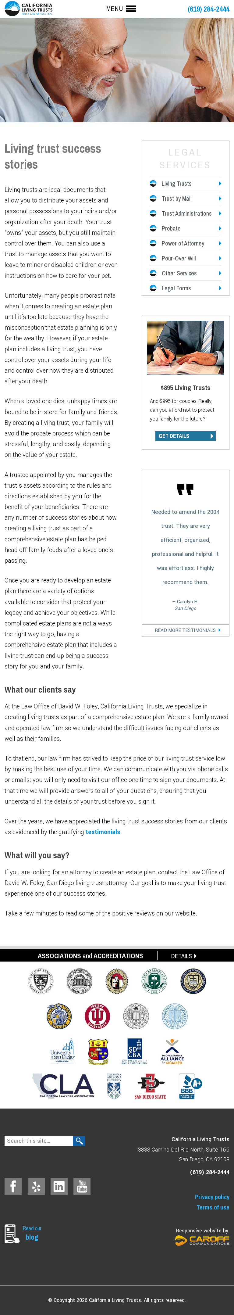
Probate (171, 228)
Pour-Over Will (179, 258)
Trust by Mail (177, 198)
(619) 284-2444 (208, 9)
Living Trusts (177, 183)
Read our (32, 1233)
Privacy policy (212, 1197)
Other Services (179, 273)
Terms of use (213, 1207)
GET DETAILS (174, 436)
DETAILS (181, 956)
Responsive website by (202, 1230)
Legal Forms (176, 288)
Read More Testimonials (185, 630)
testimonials (103, 832)
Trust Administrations (187, 213)
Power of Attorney (183, 243)
